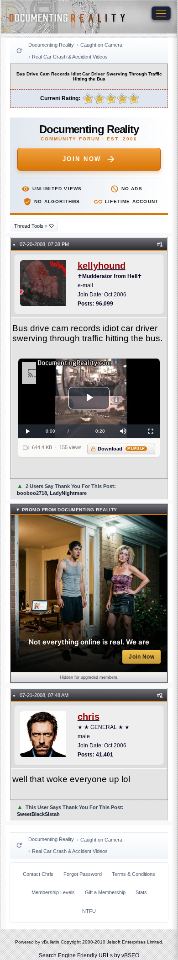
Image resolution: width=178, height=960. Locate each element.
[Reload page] (19, 50)
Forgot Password (82, 874)
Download (121, 448)
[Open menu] (161, 13)
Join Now (82, 159)
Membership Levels (53, 892)
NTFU (89, 911)
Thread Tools (30, 226)
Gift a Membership (105, 892)
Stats (141, 892)
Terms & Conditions (133, 874)
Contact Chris (38, 874)
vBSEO (130, 955)
